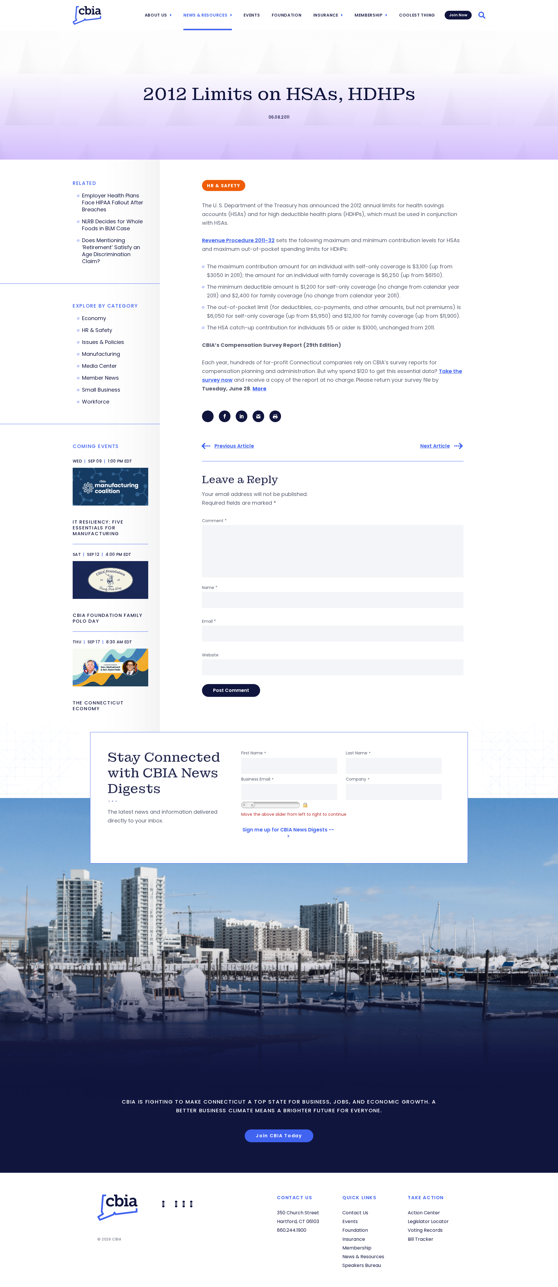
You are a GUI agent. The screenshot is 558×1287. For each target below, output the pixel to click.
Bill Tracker (420, 1239)
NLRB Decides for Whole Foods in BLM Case (112, 225)
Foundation (287, 15)
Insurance (325, 15)
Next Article (435, 446)
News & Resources (205, 15)
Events (252, 15)
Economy (94, 318)
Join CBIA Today (279, 1135)
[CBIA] (87, 15)
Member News (100, 377)
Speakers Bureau (361, 1265)
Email (209, 621)
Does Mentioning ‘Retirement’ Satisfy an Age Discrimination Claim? (111, 251)
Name (209, 587)
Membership (369, 15)
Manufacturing (101, 354)
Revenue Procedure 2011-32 (238, 240)
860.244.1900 (291, 1230)
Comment (214, 521)
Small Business (101, 389)
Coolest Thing (417, 15)
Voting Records (425, 1230)
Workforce (95, 401)
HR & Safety (97, 330)
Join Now (458, 15)
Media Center (99, 366)
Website (210, 655)
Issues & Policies (103, 342)
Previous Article (234, 446)
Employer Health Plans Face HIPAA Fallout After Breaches (112, 202)
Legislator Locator (428, 1221)
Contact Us (355, 1212)
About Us (156, 15)
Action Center (424, 1212)
